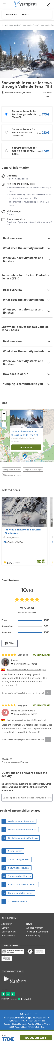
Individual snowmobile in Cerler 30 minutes (23, 531)
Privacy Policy (8, 935)
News (29, 923)
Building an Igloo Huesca (20, 893)
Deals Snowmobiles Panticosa (23, 838)
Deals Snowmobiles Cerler (21, 821)
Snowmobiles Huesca (19, 867)
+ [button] (4, 413)
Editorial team (9, 931)
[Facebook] (21, 1018)
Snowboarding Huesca (19, 876)
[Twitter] (29, 1018)
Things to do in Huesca (12, 475)
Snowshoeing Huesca (19, 859)
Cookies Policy (33, 935)
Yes (48, 693)
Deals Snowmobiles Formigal (22, 829)
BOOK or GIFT (35, 1038)
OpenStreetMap (39, 461)
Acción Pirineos (20, 762)
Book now (26, 447)
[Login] (49, 4)
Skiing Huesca (15, 851)
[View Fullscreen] (4, 424)
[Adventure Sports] (25, 4)
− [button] (4, 418)
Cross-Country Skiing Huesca (22, 884)
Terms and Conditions (37, 931)
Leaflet (28, 461)
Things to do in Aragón (33, 469)
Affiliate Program (34, 927)
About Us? (7, 923)
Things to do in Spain (11, 469)
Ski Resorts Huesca (17, 901)
